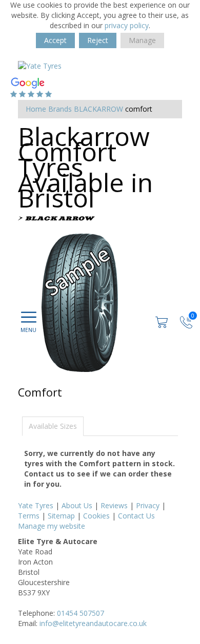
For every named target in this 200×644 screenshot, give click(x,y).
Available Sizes (53, 426)
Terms (28, 516)
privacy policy (127, 25)
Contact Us (136, 516)
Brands (60, 109)
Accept (55, 40)
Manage (142, 40)
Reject (97, 40)
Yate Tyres (35, 505)
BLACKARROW (98, 109)
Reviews (114, 505)
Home (36, 109)
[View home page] (40, 65)
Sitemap (61, 516)
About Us (77, 505)
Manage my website (51, 526)
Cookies (96, 516)
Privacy (147, 505)
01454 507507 (80, 613)
